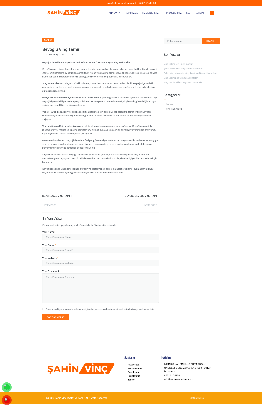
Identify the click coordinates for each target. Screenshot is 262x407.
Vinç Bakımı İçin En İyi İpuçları (178, 64)
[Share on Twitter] (141, 182)
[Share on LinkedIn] (152, 182)
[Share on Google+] (146, 182)
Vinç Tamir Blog (174, 109)
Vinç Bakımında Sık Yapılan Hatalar (181, 78)
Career (48, 40)
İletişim (199, 13)
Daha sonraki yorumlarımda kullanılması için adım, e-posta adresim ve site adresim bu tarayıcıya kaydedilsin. (100, 309)
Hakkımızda (131, 13)
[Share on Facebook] (135, 182)
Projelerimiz (174, 13)
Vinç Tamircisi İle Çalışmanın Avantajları (183, 82)
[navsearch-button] (212, 13)
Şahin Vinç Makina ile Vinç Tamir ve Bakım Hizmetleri (190, 73)
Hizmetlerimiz (150, 13)
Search (210, 41)
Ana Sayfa (114, 13)
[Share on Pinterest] (158, 182)
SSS (188, 13)
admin (61, 55)
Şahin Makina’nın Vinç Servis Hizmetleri (183, 68)
